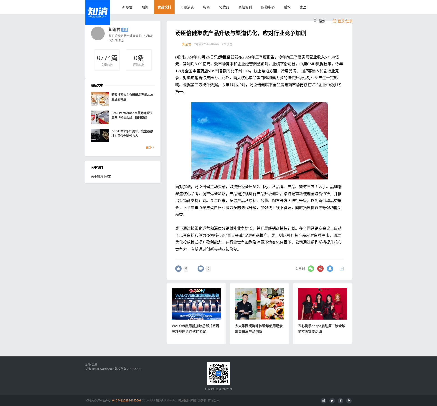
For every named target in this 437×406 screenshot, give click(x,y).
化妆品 (224, 7)
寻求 (108, 176)
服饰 (145, 7)
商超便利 (245, 7)
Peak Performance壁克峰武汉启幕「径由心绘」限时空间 (132, 115)
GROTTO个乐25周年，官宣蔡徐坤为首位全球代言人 (132, 133)
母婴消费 (187, 7)
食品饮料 (164, 7)
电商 (206, 7)
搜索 (321, 21)
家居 (303, 7)
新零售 (127, 7)
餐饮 (287, 7)
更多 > (150, 147)
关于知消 (97, 176)
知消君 (114, 29)
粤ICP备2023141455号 (126, 400)
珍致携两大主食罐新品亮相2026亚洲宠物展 (132, 97)
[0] (178, 268)
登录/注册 (345, 21)
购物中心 (268, 7)
